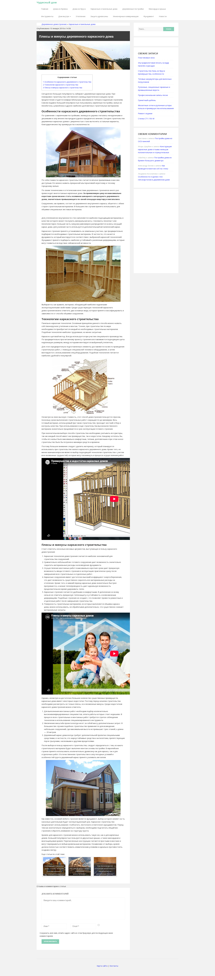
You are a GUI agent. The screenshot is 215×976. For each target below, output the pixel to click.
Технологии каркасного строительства (60, 85)
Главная (44, 9)
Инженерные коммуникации (125, 16)
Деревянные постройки (133, 9)
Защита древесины (99, 16)
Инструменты (47, 16)
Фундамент (148, 16)
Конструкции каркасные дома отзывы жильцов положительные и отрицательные (155, 149)
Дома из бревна (60, 9)
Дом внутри (64, 16)
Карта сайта (102, 966)
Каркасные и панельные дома (104, 9)
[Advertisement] (156, 230)
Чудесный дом (47, 2)
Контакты (114, 966)
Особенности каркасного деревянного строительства (67, 82)
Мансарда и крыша (157, 9)
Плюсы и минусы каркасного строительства (62, 87)
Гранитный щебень (147, 100)
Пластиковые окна (146, 57)
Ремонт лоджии (145, 113)
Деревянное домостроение (54, 24)
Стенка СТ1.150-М (146, 118)
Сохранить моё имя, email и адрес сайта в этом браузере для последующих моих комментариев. (76, 934)
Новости (163, 16)
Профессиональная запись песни (153, 95)
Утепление (80, 16)
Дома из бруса (79, 9)
